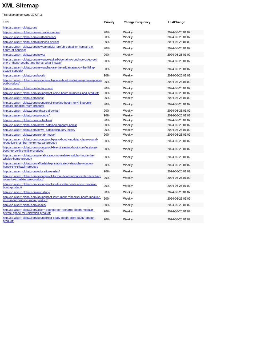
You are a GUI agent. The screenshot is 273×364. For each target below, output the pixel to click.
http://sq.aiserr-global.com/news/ (24, 54)
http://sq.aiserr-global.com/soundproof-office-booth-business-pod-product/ (51, 93)
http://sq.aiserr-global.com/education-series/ (31, 171)
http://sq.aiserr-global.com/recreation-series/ (31, 32)
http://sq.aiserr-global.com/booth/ (24, 75)
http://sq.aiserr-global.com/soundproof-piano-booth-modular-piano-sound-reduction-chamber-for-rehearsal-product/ (50, 141)
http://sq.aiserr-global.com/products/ (26, 115)
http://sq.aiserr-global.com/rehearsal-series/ (31, 110)
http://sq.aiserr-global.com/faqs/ (23, 97)
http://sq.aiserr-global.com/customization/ (29, 37)
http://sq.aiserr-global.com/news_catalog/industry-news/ (39, 129)
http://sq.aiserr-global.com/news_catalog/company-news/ (40, 125)
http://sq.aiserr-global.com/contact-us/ (27, 120)
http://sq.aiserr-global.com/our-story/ (26, 192)
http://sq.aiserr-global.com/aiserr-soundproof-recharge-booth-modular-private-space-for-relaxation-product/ (48, 211)
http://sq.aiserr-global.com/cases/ (24, 205)
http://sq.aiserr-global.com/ (20, 27)
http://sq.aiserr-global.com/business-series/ (31, 41)
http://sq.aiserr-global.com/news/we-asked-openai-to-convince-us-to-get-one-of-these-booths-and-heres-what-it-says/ (50, 61)
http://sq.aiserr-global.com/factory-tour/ (28, 88)
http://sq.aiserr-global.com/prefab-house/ (29, 134)
